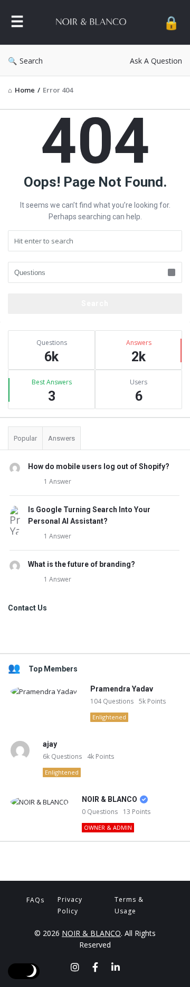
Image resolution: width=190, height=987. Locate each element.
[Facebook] (95, 967)
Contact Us (95, 632)
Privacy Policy (70, 905)
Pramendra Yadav (121, 689)
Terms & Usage (129, 905)
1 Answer (57, 481)
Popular (25, 438)
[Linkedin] (115, 967)
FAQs (35, 900)
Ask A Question (156, 61)
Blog (95, 860)
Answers (61, 438)
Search (31, 61)
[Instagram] (75, 967)
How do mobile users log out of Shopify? (98, 466)
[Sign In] (171, 22)
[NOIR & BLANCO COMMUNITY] (93, 22)
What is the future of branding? (81, 564)
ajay (50, 744)
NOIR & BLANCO (109, 799)
